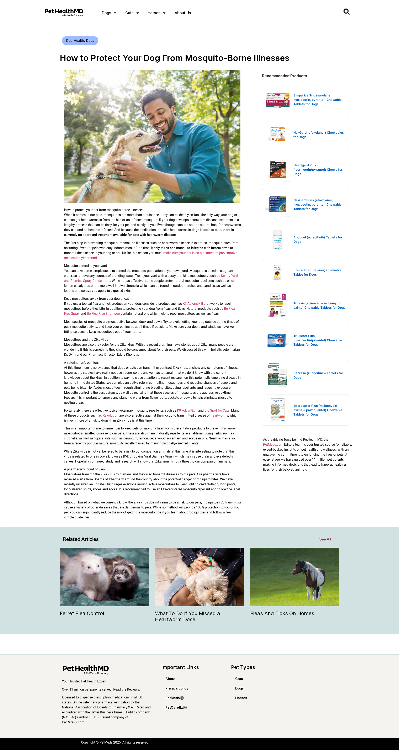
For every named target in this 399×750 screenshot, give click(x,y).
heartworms (219, 415)
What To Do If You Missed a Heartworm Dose (187, 616)
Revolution (110, 415)
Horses (154, 13)
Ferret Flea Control (82, 613)
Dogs (106, 13)
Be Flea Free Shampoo (103, 314)
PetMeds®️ (174, 698)
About (170, 679)
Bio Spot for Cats (216, 410)
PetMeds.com (273, 445)
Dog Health (75, 40)
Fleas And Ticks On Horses (282, 613)
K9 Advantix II (193, 304)
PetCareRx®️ (176, 707)
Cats (129, 13)
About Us (183, 13)
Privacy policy (176, 688)
